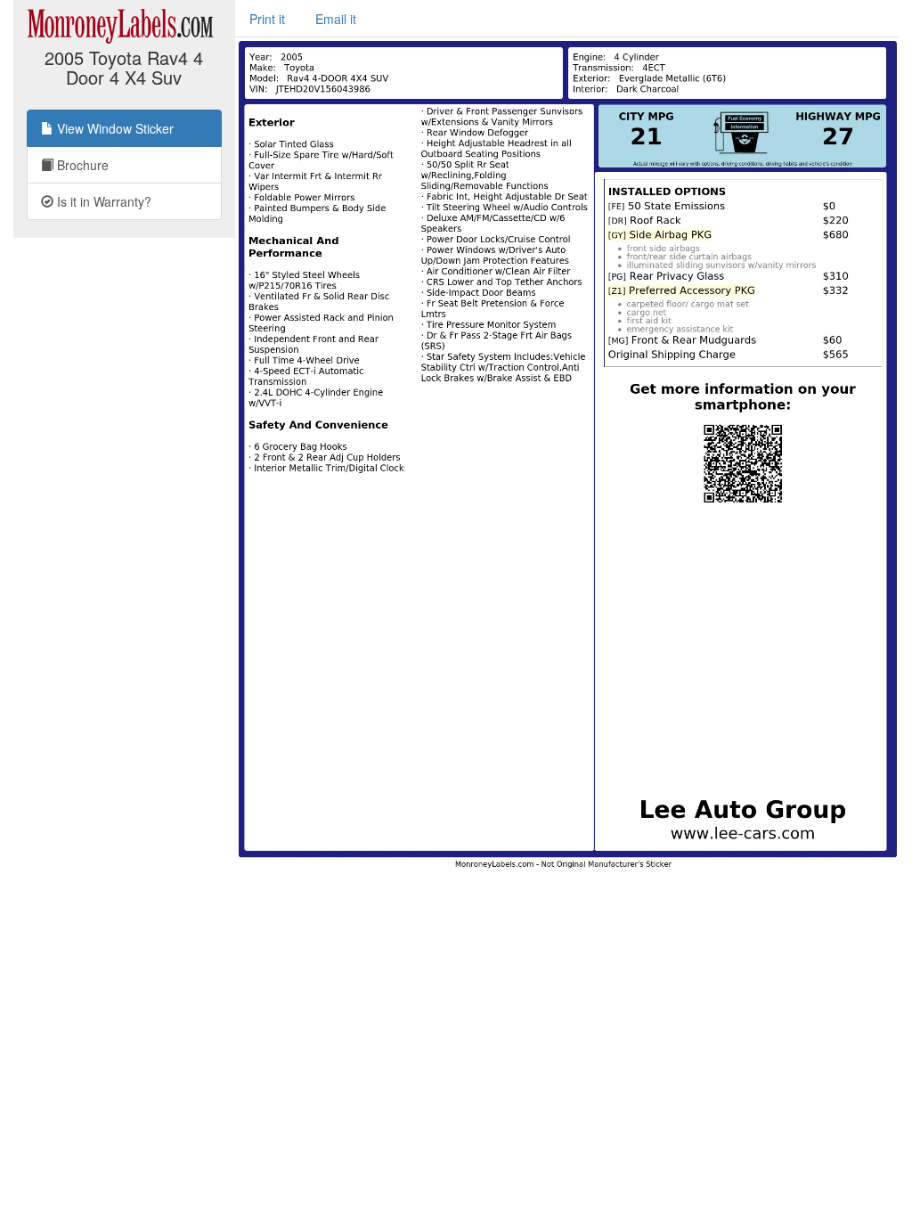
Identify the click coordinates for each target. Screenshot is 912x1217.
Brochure (81, 165)
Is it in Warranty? (102, 201)
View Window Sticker (113, 128)
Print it (267, 19)
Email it (335, 19)
